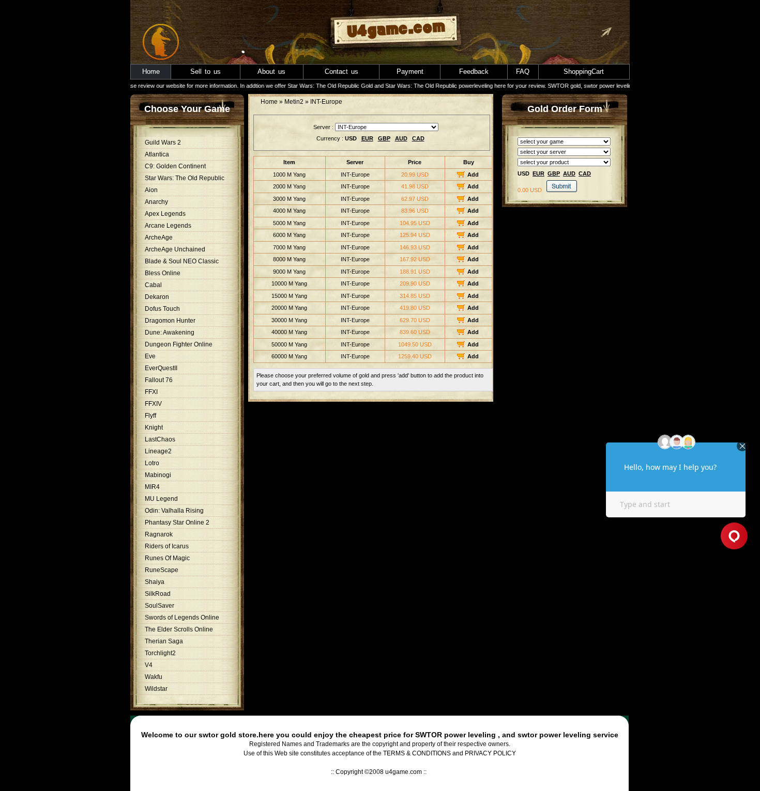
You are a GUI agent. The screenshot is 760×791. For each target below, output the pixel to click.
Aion (151, 190)
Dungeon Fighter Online (178, 344)
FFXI (151, 392)
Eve (150, 356)
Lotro (152, 463)
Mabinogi (158, 475)
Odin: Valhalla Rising (174, 510)
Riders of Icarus (167, 546)
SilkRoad (158, 593)
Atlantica (157, 154)
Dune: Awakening (169, 332)
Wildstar (156, 688)
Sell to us (205, 71)
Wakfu (153, 677)
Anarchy (156, 201)
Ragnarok (159, 534)
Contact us (341, 71)
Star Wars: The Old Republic (184, 178)
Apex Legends (165, 213)
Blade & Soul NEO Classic (182, 261)
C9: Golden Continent (175, 166)
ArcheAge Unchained (175, 249)
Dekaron (157, 296)
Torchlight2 (160, 653)
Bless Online (162, 273)
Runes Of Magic (167, 558)
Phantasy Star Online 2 (177, 522)
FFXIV (153, 403)
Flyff (150, 415)
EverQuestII (161, 368)
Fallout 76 (159, 380)
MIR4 (152, 487)
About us (271, 71)
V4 (149, 665)
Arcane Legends (168, 225)
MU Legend (161, 498)
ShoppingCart (584, 71)
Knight (154, 427)
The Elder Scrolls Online (179, 629)
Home (151, 71)
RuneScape (161, 570)
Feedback (474, 71)
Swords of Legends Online (182, 617)
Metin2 (293, 101)
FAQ (522, 71)
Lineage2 (158, 451)
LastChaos (160, 439)
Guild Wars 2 (163, 142)
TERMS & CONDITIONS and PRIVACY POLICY (449, 753)
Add (473, 174)
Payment (410, 71)
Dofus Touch (162, 308)
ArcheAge (159, 237)
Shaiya (154, 582)
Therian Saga (164, 641)
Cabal (153, 285)
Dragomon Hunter (170, 320)
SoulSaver (159, 605)
